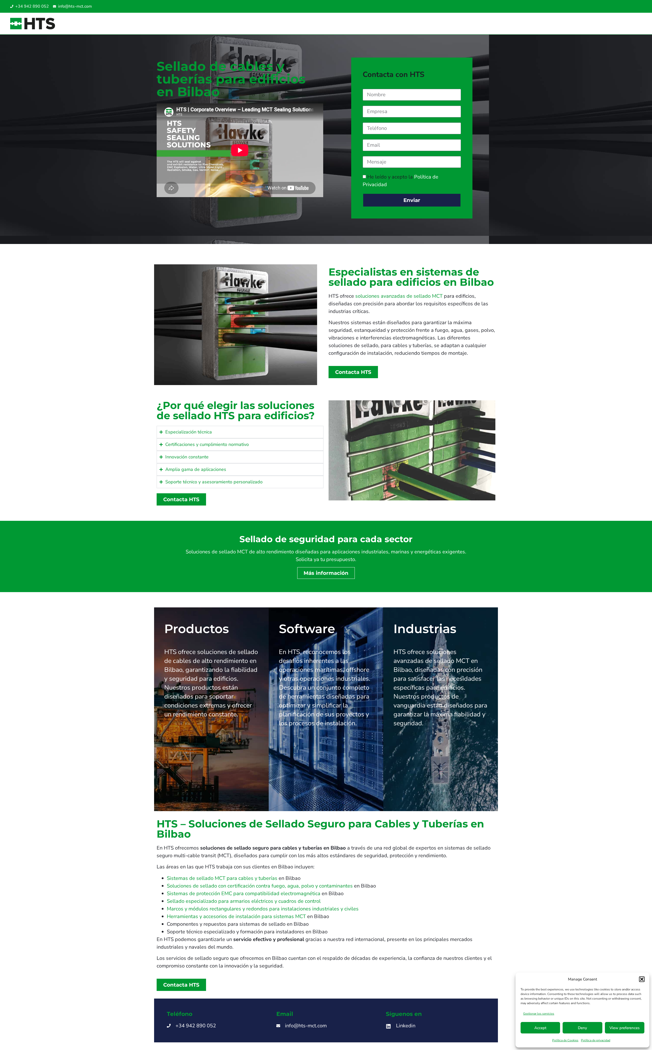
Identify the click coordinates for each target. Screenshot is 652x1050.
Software (307, 628)
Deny (582, 1027)
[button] (641, 979)
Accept (540, 1027)
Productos (196, 628)
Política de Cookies (565, 1040)
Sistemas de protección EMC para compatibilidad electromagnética (243, 893)
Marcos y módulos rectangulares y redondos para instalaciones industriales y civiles (263, 908)
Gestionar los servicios (538, 1014)
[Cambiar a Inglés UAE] (627, 6)
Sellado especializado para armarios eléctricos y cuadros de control (244, 901)
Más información (326, 573)
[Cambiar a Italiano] (616, 6)
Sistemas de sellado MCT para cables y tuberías (222, 878)
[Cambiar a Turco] (632, 6)
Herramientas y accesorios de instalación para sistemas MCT (236, 916)
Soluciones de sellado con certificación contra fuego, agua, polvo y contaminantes (260, 885)
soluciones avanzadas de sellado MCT (399, 296)
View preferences (624, 1027)
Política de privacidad (595, 1040)
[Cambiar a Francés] (637, 6)
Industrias (424, 628)
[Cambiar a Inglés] (611, 6)
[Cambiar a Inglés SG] (621, 6)
